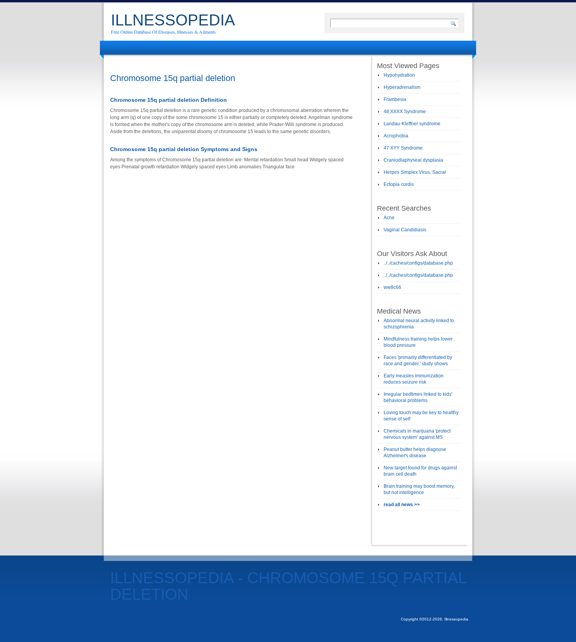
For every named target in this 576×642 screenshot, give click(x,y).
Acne (389, 217)
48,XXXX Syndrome (405, 111)
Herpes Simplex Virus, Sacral (415, 172)
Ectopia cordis (399, 184)
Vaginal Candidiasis (405, 230)
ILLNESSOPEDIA (173, 20)
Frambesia (395, 99)
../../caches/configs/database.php (418, 263)
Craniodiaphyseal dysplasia (413, 160)
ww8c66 (392, 287)
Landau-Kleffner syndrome (412, 123)
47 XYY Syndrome (403, 148)
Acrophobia (396, 136)
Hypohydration (399, 75)
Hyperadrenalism (402, 87)
